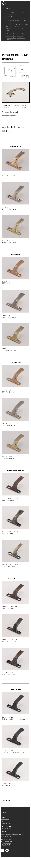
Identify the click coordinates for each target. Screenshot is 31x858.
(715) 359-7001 (5, 819)
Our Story (10, 12)
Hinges (17, 26)
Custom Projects (13, 34)
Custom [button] (8, 30)
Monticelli (20, 28)
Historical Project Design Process (15, 39)
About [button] (7, 8)
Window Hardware (13, 20)
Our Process (21, 12)
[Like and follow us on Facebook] (2, 850)
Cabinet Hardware (13, 23)
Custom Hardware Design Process (16, 35)
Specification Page (9, 115)
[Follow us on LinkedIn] (7, 850)
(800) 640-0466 (5, 823)
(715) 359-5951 (7, 843)
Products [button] (8, 16)
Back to (6, 800)
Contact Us (11, 14)
